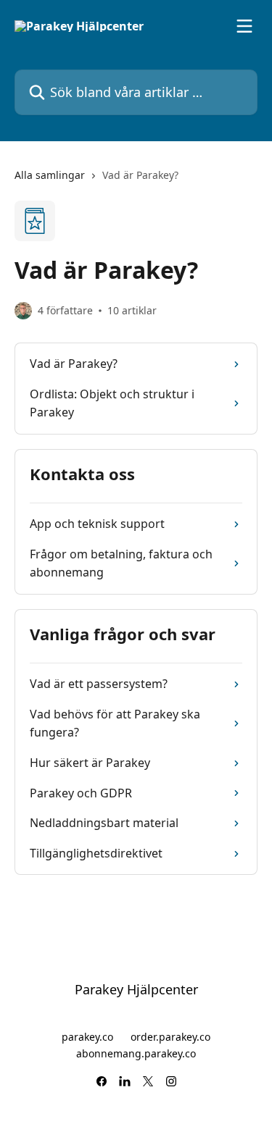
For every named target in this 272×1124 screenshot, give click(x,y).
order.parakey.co (170, 1037)
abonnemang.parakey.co (136, 1053)
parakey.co (87, 1037)
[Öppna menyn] (244, 26)
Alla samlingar (50, 175)
